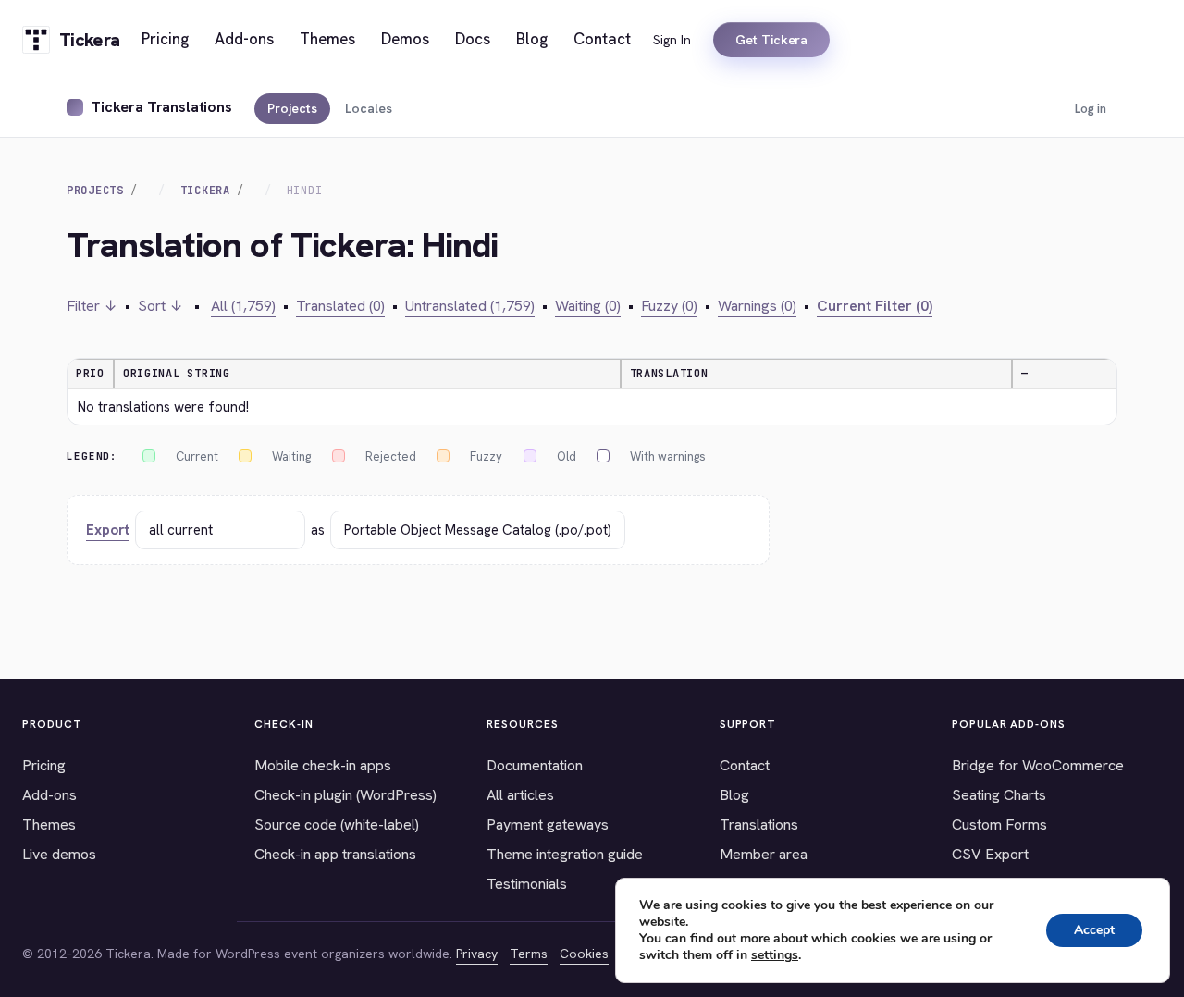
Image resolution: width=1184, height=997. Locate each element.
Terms (529, 953)
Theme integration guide (565, 854)
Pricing (44, 765)
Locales (368, 108)
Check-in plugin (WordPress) (345, 795)
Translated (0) (340, 305)
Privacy (477, 953)
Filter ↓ (92, 305)
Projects (292, 108)
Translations (759, 824)
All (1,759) (243, 305)
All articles (520, 795)
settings (774, 955)
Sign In (672, 39)
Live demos (59, 854)
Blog (734, 795)
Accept (1094, 930)
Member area (764, 854)
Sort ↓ (160, 305)
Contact (745, 765)
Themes (49, 824)
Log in (1090, 109)
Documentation (535, 765)
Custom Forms (999, 824)
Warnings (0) (757, 305)
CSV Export (990, 854)
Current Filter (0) (874, 305)
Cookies (584, 953)
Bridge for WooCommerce (1038, 765)
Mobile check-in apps (322, 765)
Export (108, 530)
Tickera (205, 190)
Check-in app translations (335, 854)
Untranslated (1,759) (470, 305)
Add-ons (49, 795)
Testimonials (527, 883)
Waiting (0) (588, 305)
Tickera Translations (161, 107)
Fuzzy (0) (669, 305)
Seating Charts (999, 795)
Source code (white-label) (336, 824)
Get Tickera (771, 39)
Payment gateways (548, 824)
